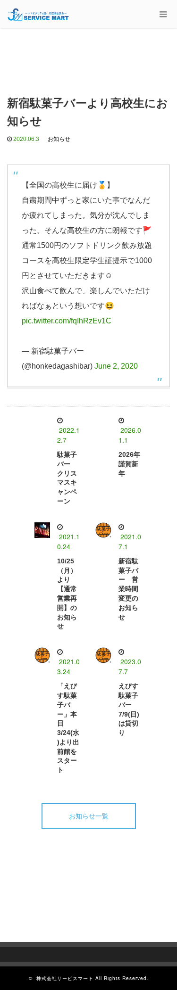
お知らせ (59, 139)
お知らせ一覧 (89, 816)
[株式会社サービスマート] (38, 14)
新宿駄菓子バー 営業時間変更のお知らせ (128, 589)
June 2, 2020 (116, 366)
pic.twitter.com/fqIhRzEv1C (66, 321)
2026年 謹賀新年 (132, 464)
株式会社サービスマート (64, 978)
